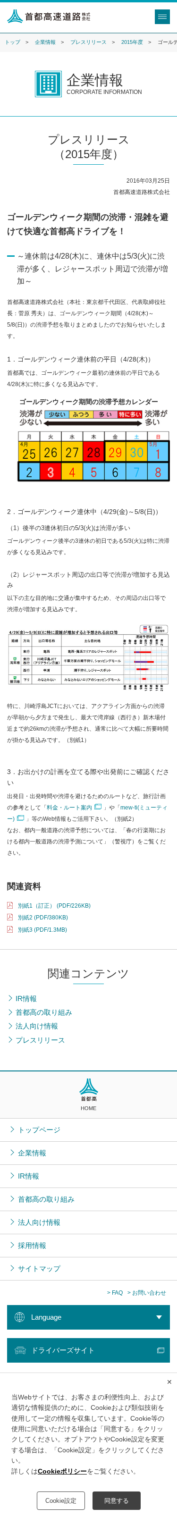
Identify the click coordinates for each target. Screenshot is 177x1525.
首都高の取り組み (46, 1199)
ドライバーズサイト (63, 1350)
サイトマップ (39, 1268)
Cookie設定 (60, 1500)
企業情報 (45, 42)
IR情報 (28, 1176)
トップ (12, 42)
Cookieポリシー (62, 1471)
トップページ (39, 1130)
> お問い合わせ (146, 1293)
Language (46, 1317)
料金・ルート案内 (69, 807)
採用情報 (32, 1245)
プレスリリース (88, 42)
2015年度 (132, 42)
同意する (116, 1500)
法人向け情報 (39, 1222)
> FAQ (115, 1293)
